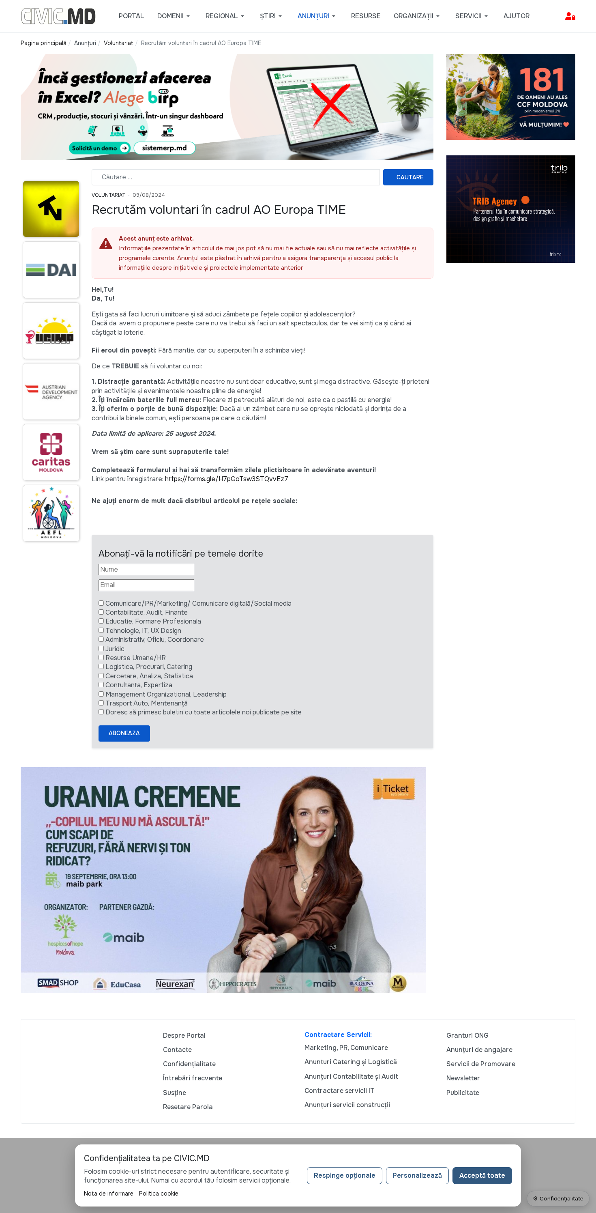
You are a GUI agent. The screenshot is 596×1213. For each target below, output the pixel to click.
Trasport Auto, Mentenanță (146, 703)
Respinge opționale (344, 1175)
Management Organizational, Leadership (166, 694)
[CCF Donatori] (510, 96)
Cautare (410, 177)
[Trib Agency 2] (510, 208)
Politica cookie (158, 1193)
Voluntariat (108, 195)
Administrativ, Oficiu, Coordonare (154, 639)
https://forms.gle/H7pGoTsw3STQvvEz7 (226, 479)
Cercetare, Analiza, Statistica (149, 676)
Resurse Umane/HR (135, 658)
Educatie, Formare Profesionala (153, 621)
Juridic (114, 649)
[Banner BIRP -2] (227, 106)
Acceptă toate (482, 1175)
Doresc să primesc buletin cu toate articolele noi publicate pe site (203, 712)
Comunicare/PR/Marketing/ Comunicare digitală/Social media (198, 603)
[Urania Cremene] (223, 879)
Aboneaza (124, 733)
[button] (175, 16)
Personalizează (417, 1175)
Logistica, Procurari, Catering (148, 666)
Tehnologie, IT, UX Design (143, 630)
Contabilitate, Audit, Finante (146, 612)
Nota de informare (108, 1193)
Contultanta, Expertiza (138, 685)
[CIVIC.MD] (58, 15)
